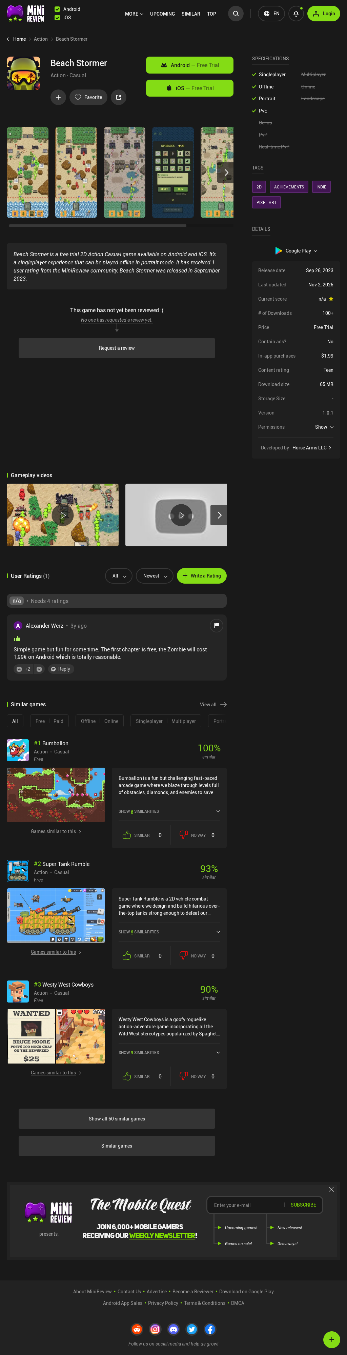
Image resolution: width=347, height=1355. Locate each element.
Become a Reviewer (192, 1291)
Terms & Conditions (204, 1303)
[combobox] (116, 576)
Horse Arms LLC (309, 448)
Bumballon (51, 743)
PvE (263, 110)
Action (58, 75)
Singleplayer (272, 74)
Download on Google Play (246, 1291)
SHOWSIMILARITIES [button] (139, 811)
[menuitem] (134, 14)
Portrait (267, 98)
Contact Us (129, 1291)
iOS (195, 88)
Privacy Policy (163, 1303)
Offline (266, 86)
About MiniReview (92, 1291)
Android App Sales (122, 1303)
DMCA (237, 1303)
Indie (321, 186)
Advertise (157, 1291)
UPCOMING (162, 14)
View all (208, 704)
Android (195, 65)
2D (259, 186)
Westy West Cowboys (64, 984)
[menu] (172, 13)
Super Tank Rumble (61, 864)
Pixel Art (267, 202)
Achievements (289, 186)
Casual (77, 75)
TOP (211, 14)
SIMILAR (191, 14)
